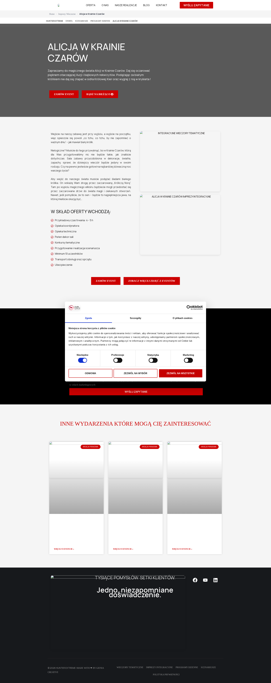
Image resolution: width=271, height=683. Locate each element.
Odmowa (90, 373)
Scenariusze (208, 667)
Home (52, 14)
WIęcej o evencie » (64, 549)
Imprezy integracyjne (159, 667)
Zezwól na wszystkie (181, 373)
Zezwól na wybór (135, 373)
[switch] (117, 360)
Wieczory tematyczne (130, 667)
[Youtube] (205, 580)
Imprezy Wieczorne (67, 14)
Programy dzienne (100, 21)
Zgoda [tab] (88, 318)
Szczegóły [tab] (135, 318)
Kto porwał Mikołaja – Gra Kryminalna (134, 523)
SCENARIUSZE (81, 21)
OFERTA (90, 5)
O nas (105, 5)
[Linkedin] (215, 580)
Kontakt (161, 5)
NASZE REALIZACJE (126, 5)
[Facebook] (195, 580)
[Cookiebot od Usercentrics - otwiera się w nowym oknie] (189, 307)
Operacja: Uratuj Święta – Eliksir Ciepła (194, 523)
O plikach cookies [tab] (182, 318)
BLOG (146, 5)
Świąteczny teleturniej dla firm (70, 523)
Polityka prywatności (166, 674)
